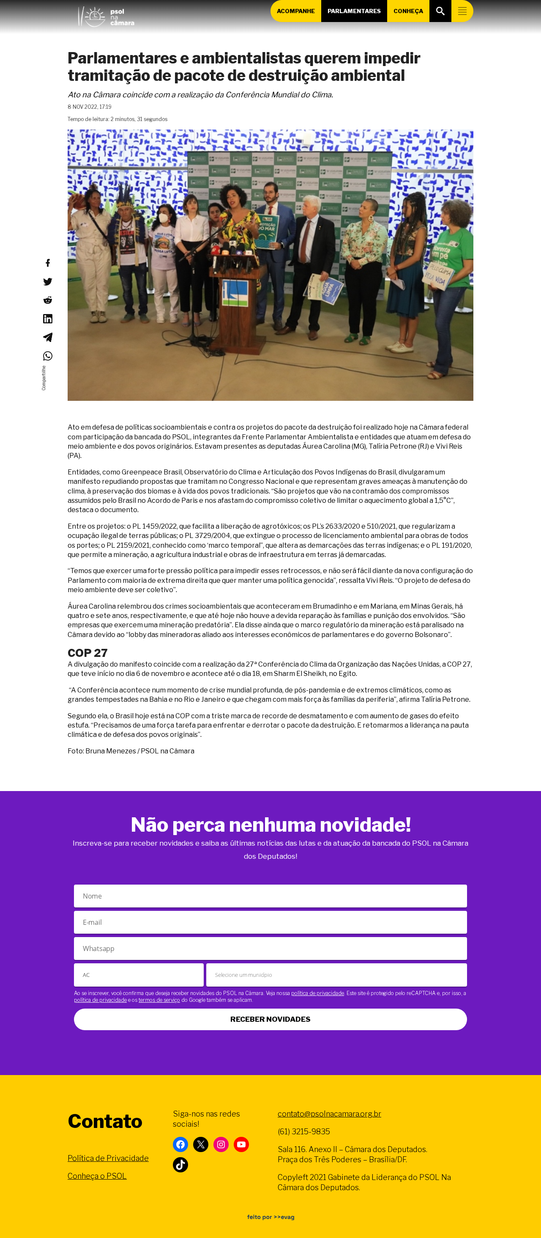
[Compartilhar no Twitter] (47, 281)
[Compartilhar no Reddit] (47, 300)
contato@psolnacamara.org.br (329, 1113)
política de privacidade (317, 993)
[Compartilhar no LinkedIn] (47, 318)
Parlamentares (354, 11)
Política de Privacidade (108, 1158)
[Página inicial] (106, 15)
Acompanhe (296, 11)
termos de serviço (159, 1000)
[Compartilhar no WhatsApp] (47, 356)
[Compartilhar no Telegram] (47, 337)
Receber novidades (270, 1019)
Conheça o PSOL (97, 1176)
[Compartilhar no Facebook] (47, 263)
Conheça (408, 11)
